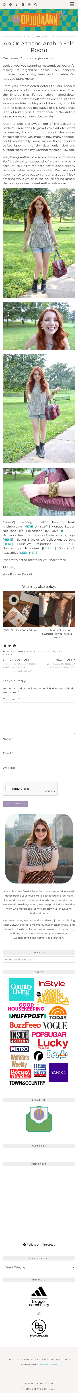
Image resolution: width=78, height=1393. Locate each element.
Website (9, 767)
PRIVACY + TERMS (48, 1364)
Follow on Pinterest (40, 1244)
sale (59, 651)
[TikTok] (17, 4)
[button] (73, 5)
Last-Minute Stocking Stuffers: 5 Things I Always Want (57, 634)
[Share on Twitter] (9, 645)
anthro (11, 651)
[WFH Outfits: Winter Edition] (21, 609)
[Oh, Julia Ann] (39, 15)
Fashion (48, 37)
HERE (28, 526)
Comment (11, 699)
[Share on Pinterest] (14, 645)
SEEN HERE (63, 544)
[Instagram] (4, 4)
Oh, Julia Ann (44, 1383)
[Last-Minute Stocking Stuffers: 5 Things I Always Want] (57, 609)
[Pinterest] (10, 4)
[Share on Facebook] (5, 645)
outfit (41, 651)
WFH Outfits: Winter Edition (20, 630)
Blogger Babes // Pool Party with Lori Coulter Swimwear (20, 665)
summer (8, 654)
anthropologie (26, 651)
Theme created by (39, 1389)
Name (8, 739)
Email (8, 753)
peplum (50, 651)
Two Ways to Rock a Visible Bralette (60, 663)
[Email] (29, 4)
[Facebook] (23, 4)
